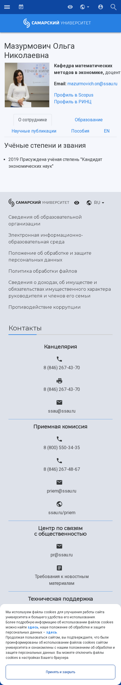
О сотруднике (32, 119)
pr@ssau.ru (62, 555)
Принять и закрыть (60, 672)
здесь (33, 627)
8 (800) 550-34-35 (62, 447)
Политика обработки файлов (42, 271)
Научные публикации (34, 131)
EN (106, 131)
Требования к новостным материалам (62, 580)
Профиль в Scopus (73, 95)
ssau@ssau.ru (61, 411)
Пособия (80, 131)
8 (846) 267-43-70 (62, 367)
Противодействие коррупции (44, 307)
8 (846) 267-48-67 (62, 469)
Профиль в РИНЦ (72, 101)
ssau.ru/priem (61, 512)
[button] (85, 7)
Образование (89, 119)
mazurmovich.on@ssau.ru (92, 83)
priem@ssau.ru (61, 491)
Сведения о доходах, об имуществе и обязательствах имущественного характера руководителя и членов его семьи (59, 289)
